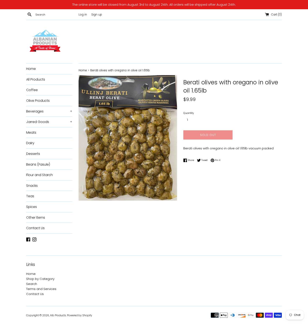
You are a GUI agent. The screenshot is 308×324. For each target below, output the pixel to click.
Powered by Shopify (79, 315)
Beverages (49, 111)
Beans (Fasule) (38, 164)
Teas (30, 196)
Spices (31, 206)
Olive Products (38, 100)
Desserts (33, 153)
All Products (35, 79)
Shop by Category (40, 279)
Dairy (30, 143)
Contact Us (35, 228)
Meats (31, 132)
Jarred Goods (49, 121)
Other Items (35, 217)
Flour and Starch (39, 174)
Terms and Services (41, 289)
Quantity (188, 113)
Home (31, 68)
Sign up (96, 15)
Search (31, 284)
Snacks (32, 185)
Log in (83, 15)
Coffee (32, 90)
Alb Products (58, 315)
